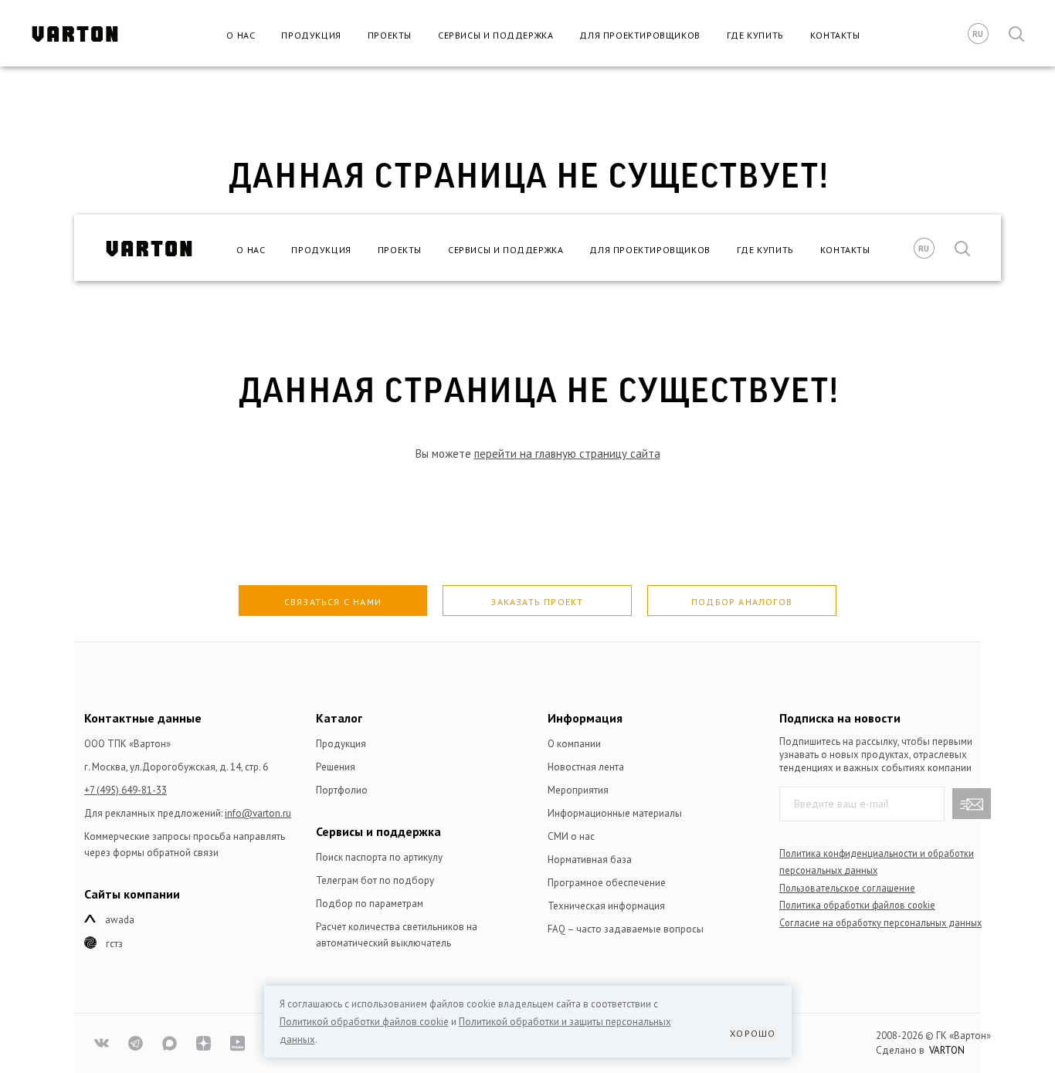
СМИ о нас (571, 836)
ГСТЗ (114, 943)
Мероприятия (578, 790)
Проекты (390, 35)
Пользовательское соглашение (847, 888)
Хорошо (752, 1033)
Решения (335, 766)
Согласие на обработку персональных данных (880, 922)
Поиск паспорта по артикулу (379, 857)
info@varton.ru (258, 813)
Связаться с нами (333, 602)
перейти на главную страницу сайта (567, 453)
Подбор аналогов (741, 602)
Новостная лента (586, 766)
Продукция (311, 35)
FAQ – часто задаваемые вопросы (626, 929)
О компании (574, 743)
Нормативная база (590, 859)
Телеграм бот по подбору (375, 880)
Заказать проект (536, 602)
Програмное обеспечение (607, 882)
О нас (240, 35)
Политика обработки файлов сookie (857, 905)
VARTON (947, 1050)
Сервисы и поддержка (495, 35)
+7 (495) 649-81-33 (125, 790)
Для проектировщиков (639, 35)
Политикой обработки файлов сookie (364, 1021)
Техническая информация (606, 905)
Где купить (755, 35)
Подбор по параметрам (369, 903)
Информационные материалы (615, 813)
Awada (119, 919)
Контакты (835, 35)
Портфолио (342, 790)
